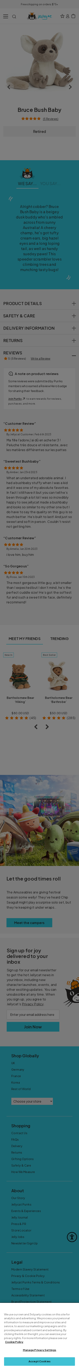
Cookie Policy (14, 1342)
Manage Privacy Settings (39, 1350)
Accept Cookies (39, 1361)
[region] (39, 1336)
